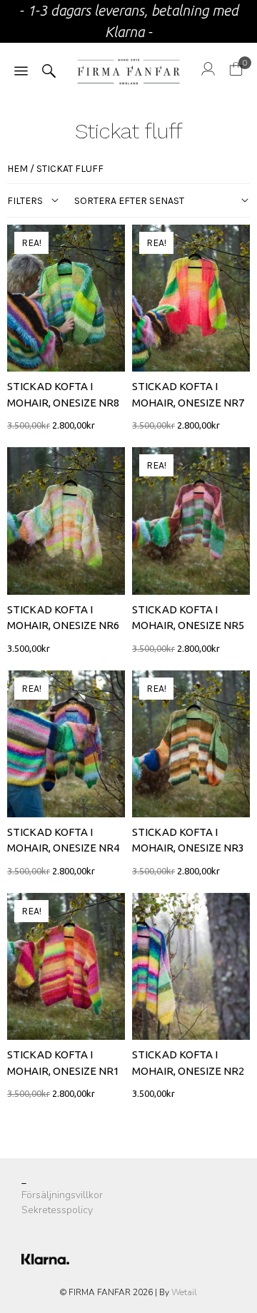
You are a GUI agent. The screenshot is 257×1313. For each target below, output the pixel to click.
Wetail (184, 1292)
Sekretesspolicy (57, 1210)
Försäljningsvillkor (62, 1195)
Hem (17, 169)
